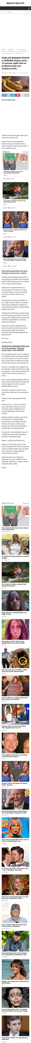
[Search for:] (15, 12)
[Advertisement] (15, 32)
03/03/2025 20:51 (7, 73)
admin (15, 73)
